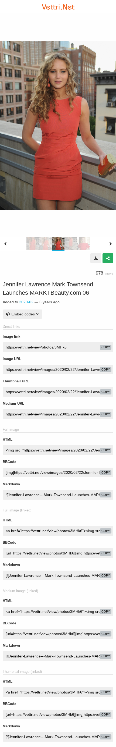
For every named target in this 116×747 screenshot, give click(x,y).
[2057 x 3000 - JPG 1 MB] (95, 258)
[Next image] (110, 244)
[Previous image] (5, 244)
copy (105, 347)
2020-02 (26, 302)
